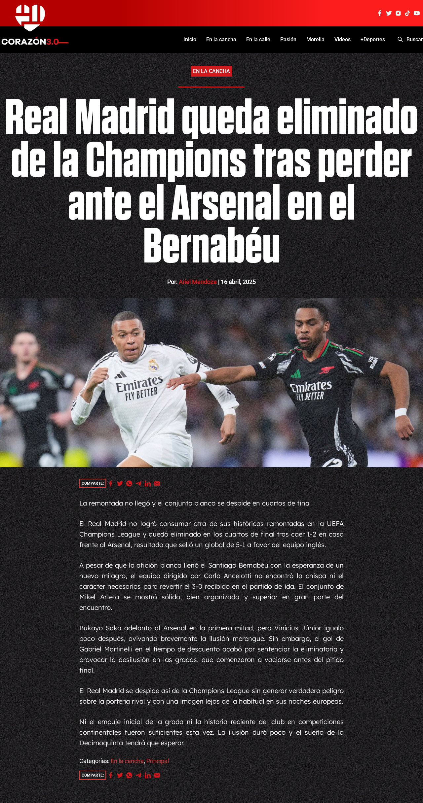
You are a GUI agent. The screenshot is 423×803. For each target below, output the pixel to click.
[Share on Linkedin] (149, 483)
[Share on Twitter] (121, 483)
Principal (157, 760)
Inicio (189, 39)
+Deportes (373, 39)
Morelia (315, 39)
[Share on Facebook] (112, 483)
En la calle (258, 39)
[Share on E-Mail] (158, 483)
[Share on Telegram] (140, 483)
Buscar (414, 39)
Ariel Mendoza (198, 281)
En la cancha (221, 39)
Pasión (288, 39)
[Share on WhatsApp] (130, 483)
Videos (342, 39)
